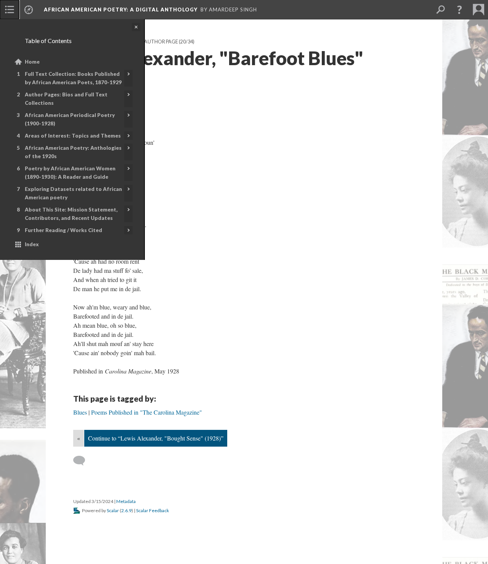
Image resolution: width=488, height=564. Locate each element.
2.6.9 (126, 510)
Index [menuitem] (32, 244)
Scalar (113, 510)
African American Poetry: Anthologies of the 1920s (73, 152)
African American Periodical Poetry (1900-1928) (70, 119)
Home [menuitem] (32, 62)
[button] (459, 9)
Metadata (126, 501)
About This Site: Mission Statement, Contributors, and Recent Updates (71, 214)
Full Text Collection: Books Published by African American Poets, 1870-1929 (73, 78)
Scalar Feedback (152, 510)
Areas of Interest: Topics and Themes (73, 136)
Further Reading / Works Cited (63, 230)
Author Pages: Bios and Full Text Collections (66, 98)
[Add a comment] (82, 461)
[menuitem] (9, 9)
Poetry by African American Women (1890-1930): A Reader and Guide (70, 172)
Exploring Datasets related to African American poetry (73, 193)
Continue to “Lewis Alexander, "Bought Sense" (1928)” (155, 438)
